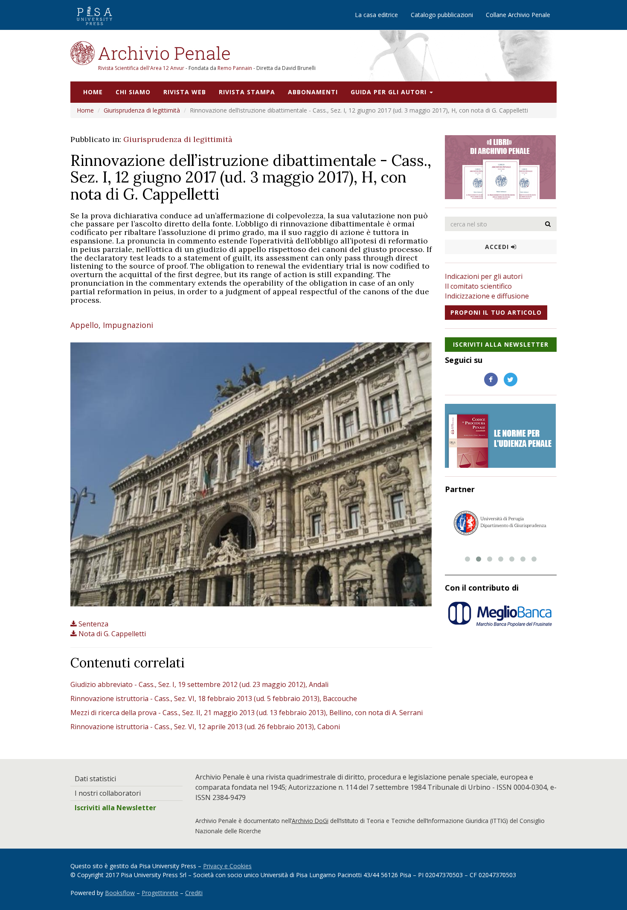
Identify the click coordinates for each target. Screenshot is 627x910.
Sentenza (93, 624)
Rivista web (184, 92)
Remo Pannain (235, 68)
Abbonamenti (313, 92)
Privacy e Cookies (227, 866)
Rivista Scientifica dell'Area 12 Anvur (142, 68)
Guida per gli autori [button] (390, 92)
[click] (548, 224)
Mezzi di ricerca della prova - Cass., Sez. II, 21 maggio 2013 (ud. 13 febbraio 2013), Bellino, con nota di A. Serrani (246, 712)
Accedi (498, 247)
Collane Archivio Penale (518, 15)
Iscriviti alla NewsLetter (501, 344)
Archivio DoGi (310, 821)
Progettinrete (160, 893)
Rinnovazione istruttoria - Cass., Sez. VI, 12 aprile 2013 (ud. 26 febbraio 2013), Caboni (205, 726)
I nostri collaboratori (108, 793)
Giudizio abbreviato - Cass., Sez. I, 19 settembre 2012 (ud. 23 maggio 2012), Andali (199, 684)
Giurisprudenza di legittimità (142, 110)
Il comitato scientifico (478, 286)
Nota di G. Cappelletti (112, 633)
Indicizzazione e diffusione (487, 296)
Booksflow (120, 893)
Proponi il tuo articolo (496, 312)
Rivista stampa (247, 92)
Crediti (194, 893)
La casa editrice (376, 15)
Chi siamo (133, 92)
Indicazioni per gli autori (483, 276)
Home (93, 92)
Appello (84, 325)
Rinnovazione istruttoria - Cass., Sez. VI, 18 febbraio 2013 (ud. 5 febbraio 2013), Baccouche (213, 698)
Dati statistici (95, 778)
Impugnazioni (128, 325)
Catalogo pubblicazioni (442, 15)
